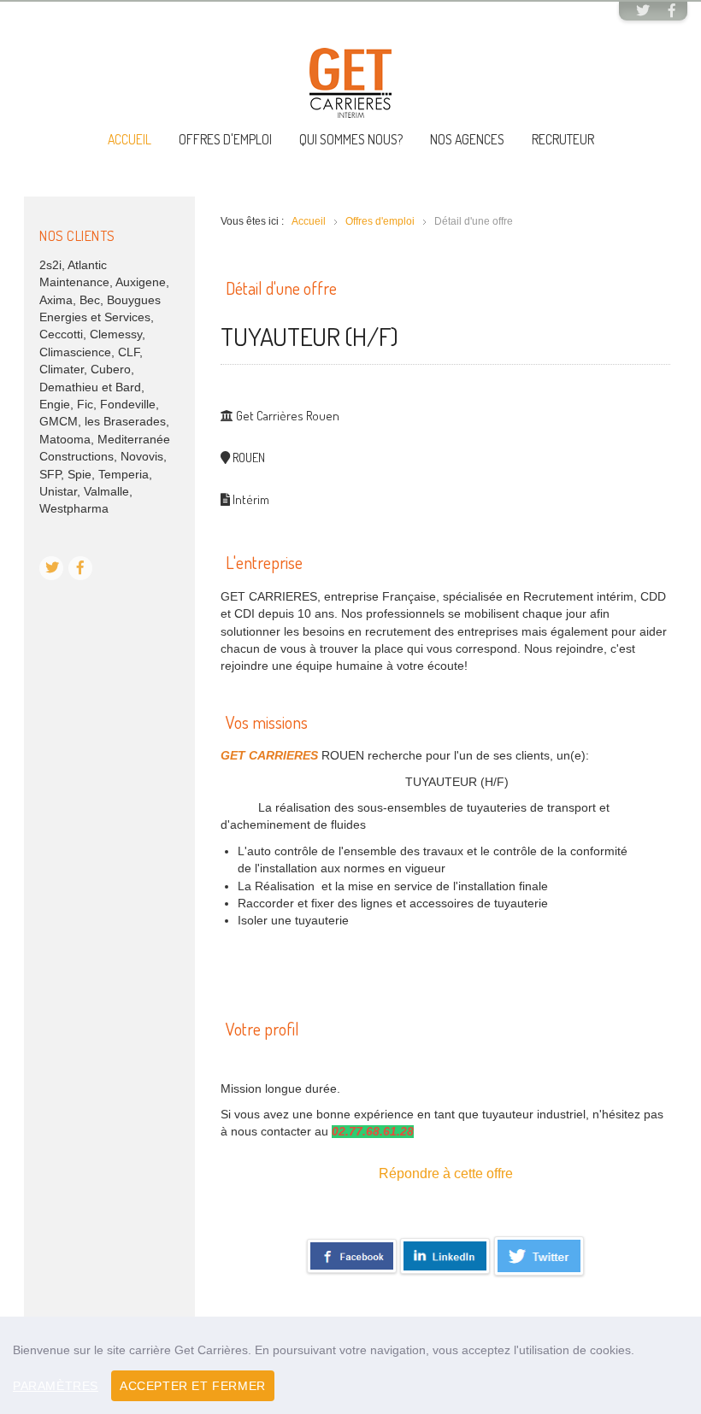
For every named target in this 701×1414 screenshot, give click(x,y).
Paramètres (55, 1386)
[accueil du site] (350, 82)
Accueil (129, 139)
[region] (350, 1365)
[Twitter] (643, 12)
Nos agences (467, 139)
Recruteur (563, 139)
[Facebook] (672, 12)
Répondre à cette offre (446, 1173)
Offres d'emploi (225, 139)
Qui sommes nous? (351, 139)
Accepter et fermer (193, 1386)
